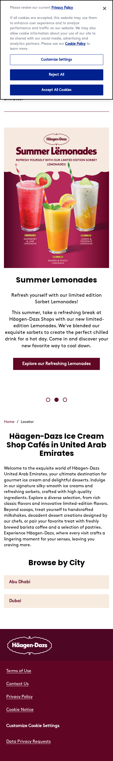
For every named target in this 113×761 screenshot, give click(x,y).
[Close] (104, 8)
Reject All (56, 74)
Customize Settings (56, 59)
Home (9, 421)
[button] (48, 400)
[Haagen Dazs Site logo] (29, 644)
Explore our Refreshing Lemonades (56, 364)
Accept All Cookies (56, 89)
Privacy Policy (62, 7)
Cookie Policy (75, 43)
